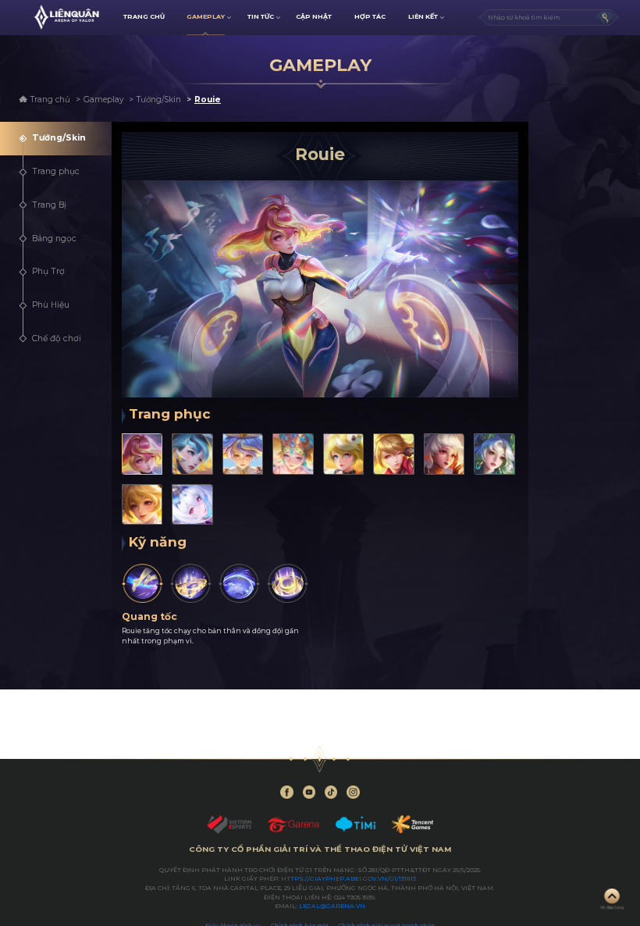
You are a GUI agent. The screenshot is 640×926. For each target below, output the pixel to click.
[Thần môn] (239, 583)
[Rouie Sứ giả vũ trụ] (192, 454)
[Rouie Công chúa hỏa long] (444, 454)
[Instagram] (353, 792)
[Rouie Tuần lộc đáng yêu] (393, 454)
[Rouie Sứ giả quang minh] (293, 454)
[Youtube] (309, 792)
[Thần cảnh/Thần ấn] (191, 583)
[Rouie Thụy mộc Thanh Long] (494, 454)
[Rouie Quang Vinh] (243, 454)
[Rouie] (142, 454)
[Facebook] (286, 792)
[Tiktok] (331, 792)
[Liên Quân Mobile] (67, 17)
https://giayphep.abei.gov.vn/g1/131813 (348, 878)
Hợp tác (370, 16)
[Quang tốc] (142, 583)
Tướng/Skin (159, 99)
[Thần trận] (287, 583)
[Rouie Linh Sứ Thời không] (192, 504)
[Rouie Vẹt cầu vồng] (343, 454)
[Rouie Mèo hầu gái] (142, 504)
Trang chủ (50, 99)
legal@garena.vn (332, 906)
